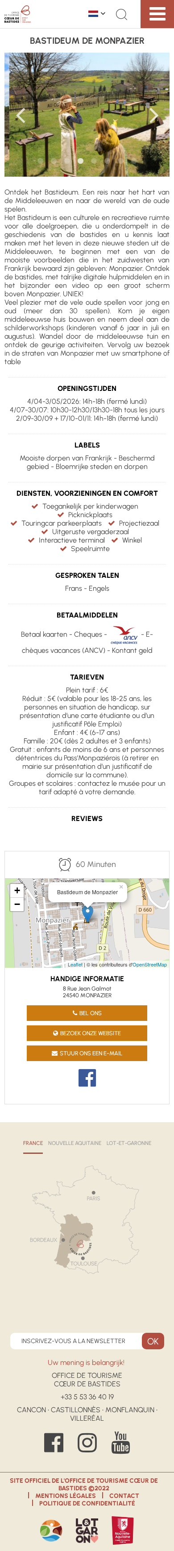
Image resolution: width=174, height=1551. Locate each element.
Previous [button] (20, 114)
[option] (87, 115)
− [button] (17, 904)
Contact (124, 1496)
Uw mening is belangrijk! (87, 1362)
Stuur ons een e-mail (91, 1053)
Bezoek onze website (90, 1033)
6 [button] (107, 161)
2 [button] (53, 161)
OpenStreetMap (150, 964)
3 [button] (66, 161)
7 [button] (120, 161)
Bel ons (90, 1013)
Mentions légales (65, 1496)
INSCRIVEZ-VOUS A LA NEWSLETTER (73, 1341)
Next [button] (153, 114)
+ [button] (17, 890)
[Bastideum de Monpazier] (87, 914)
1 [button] (40, 161)
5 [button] (93, 161)
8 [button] (133, 161)
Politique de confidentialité (87, 1503)
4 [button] (80, 161)
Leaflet (75, 964)
